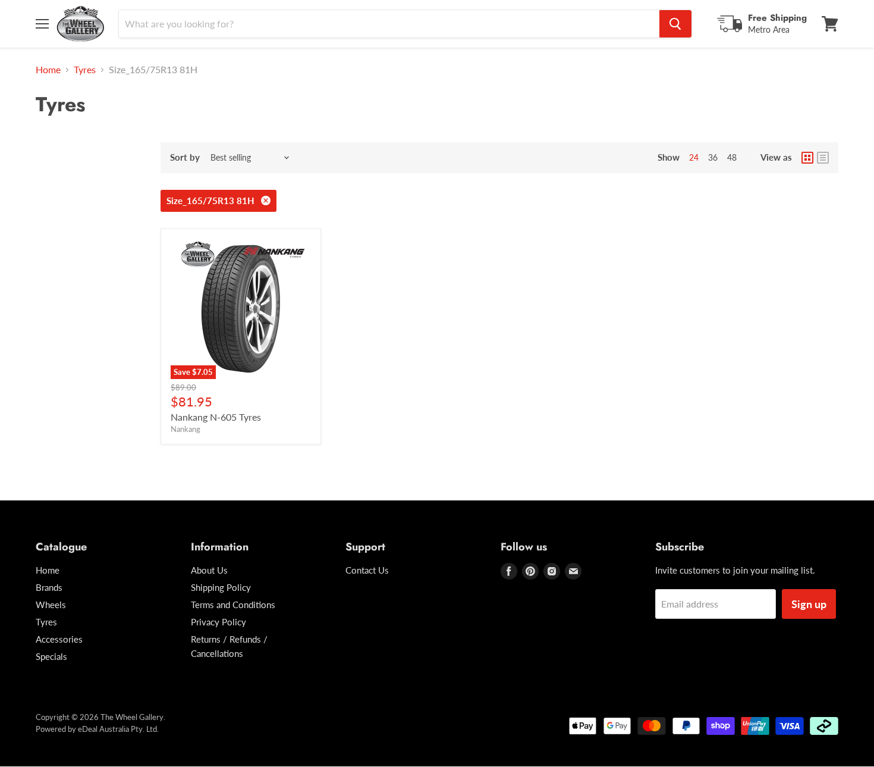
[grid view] (807, 158)
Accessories (59, 639)
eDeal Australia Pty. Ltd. (118, 729)
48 (732, 157)
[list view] (823, 158)
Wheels (51, 604)
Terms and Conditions (233, 604)
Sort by (185, 157)
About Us (209, 570)
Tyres (85, 69)
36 (713, 157)
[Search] (675, 23)
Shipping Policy (221, 587)
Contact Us (367, 570)
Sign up (808, 604)
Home (48, 69)
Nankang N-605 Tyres (216, 416)
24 (694, 157)
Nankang (185, 429)
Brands (49, 587)
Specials (51, 656)
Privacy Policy (218, 621)
